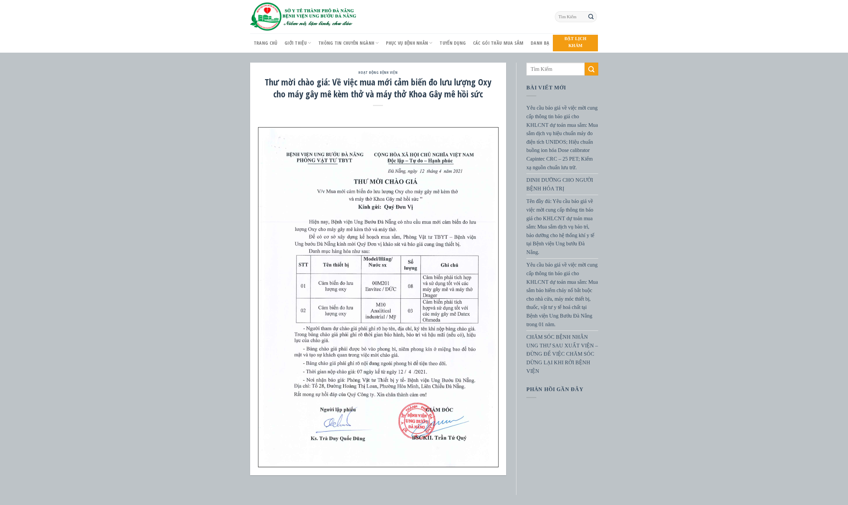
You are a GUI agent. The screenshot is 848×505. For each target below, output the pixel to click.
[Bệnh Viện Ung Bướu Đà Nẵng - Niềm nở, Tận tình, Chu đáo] (303, 16)
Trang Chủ (266, 43)
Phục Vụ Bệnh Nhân (407, 43)
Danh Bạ (540, 43)
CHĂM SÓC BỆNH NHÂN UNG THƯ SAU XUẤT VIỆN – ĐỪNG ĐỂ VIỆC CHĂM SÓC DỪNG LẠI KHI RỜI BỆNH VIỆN (562, 354)
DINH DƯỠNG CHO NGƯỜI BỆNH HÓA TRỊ (559, 184)
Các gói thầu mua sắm (498, 43)
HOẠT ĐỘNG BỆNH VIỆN (378, 72)
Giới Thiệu (296, 43)
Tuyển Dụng (453, 43)
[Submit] (591, 17)
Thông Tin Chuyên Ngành (346, 43)
